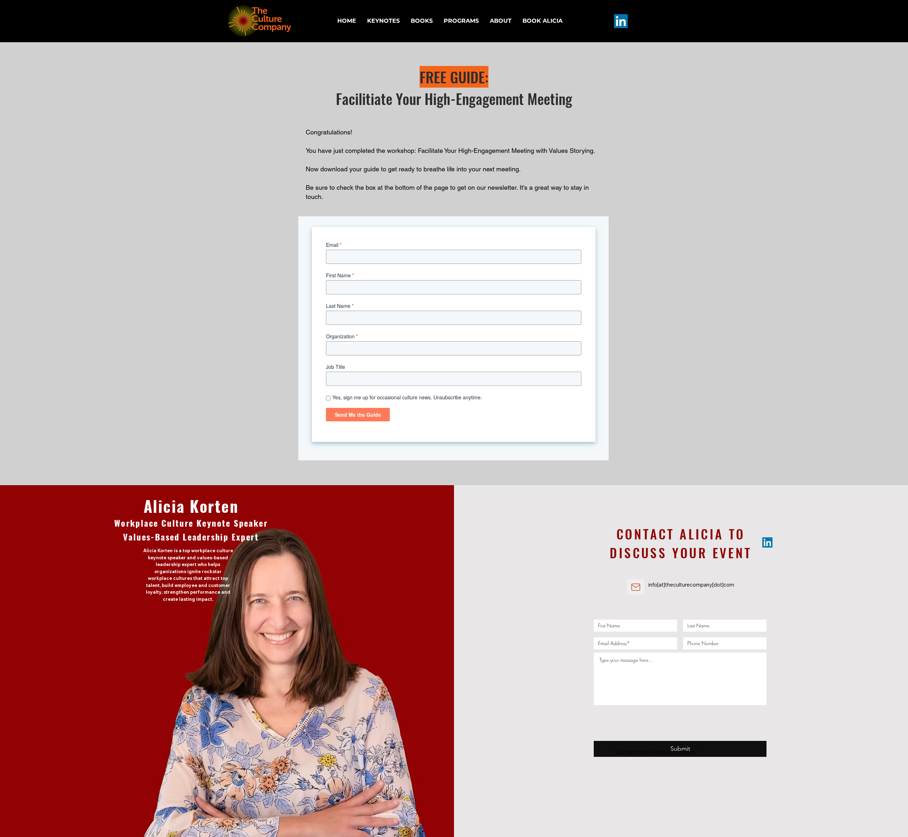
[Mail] (635, 587)
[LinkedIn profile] (621, 21)
